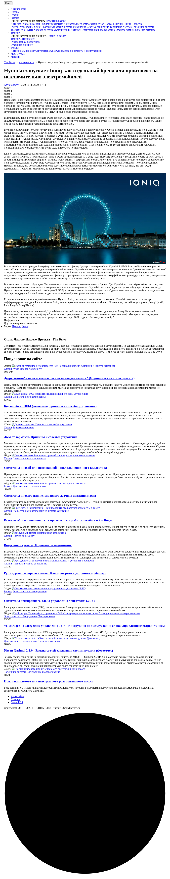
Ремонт (8, 486)
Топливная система (121, 26)
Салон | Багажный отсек (48, 26)
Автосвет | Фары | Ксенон (25, 23)
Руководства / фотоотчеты (25, 41)
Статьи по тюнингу (22, 44)
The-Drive (9, 62)
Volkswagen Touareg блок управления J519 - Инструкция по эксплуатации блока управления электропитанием (84, 625)
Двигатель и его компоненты (80, 23)
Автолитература (45, 50)
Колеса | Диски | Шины (118, 23)
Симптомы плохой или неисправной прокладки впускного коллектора (55, 467)
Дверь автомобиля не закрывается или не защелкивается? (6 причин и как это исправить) (69, 378)
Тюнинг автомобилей (23, 38)
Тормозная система (143, 26)
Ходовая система (43, 29)
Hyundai (16, 326)
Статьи (15, 14)
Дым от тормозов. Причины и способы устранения (40, 437)
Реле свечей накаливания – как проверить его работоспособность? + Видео (58, 520)
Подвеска (137, 23)
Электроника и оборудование (98, 29)
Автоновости (18, 8)
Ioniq (25, 326)
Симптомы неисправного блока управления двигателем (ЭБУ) (49, 601)
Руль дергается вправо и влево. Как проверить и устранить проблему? (55, 573)
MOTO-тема (18, 53)
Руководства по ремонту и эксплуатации (78, 50)
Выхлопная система (52, 23)
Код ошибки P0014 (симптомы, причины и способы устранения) (50, 406)
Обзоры (15, 11)
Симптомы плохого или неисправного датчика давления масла (50, 495)
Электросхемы (124, 29)
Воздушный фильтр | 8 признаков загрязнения (38, 545)
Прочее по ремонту (144, 29)
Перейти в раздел (56, 20)
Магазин (15, 56)
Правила (15, 699)
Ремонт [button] (15, 17)
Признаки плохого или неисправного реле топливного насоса (48, 681)
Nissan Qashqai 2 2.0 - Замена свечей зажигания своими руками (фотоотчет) (58, 650)
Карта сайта (17, 696)
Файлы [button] (15, 47)
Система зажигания (98, 26)
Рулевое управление (22, 26)
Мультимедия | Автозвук (67, 29)
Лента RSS (17, 702)
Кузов (100, 23)
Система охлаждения (74, 26)
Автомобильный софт (23, 50)
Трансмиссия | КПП (22, 29)
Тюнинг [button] (15, 32)
